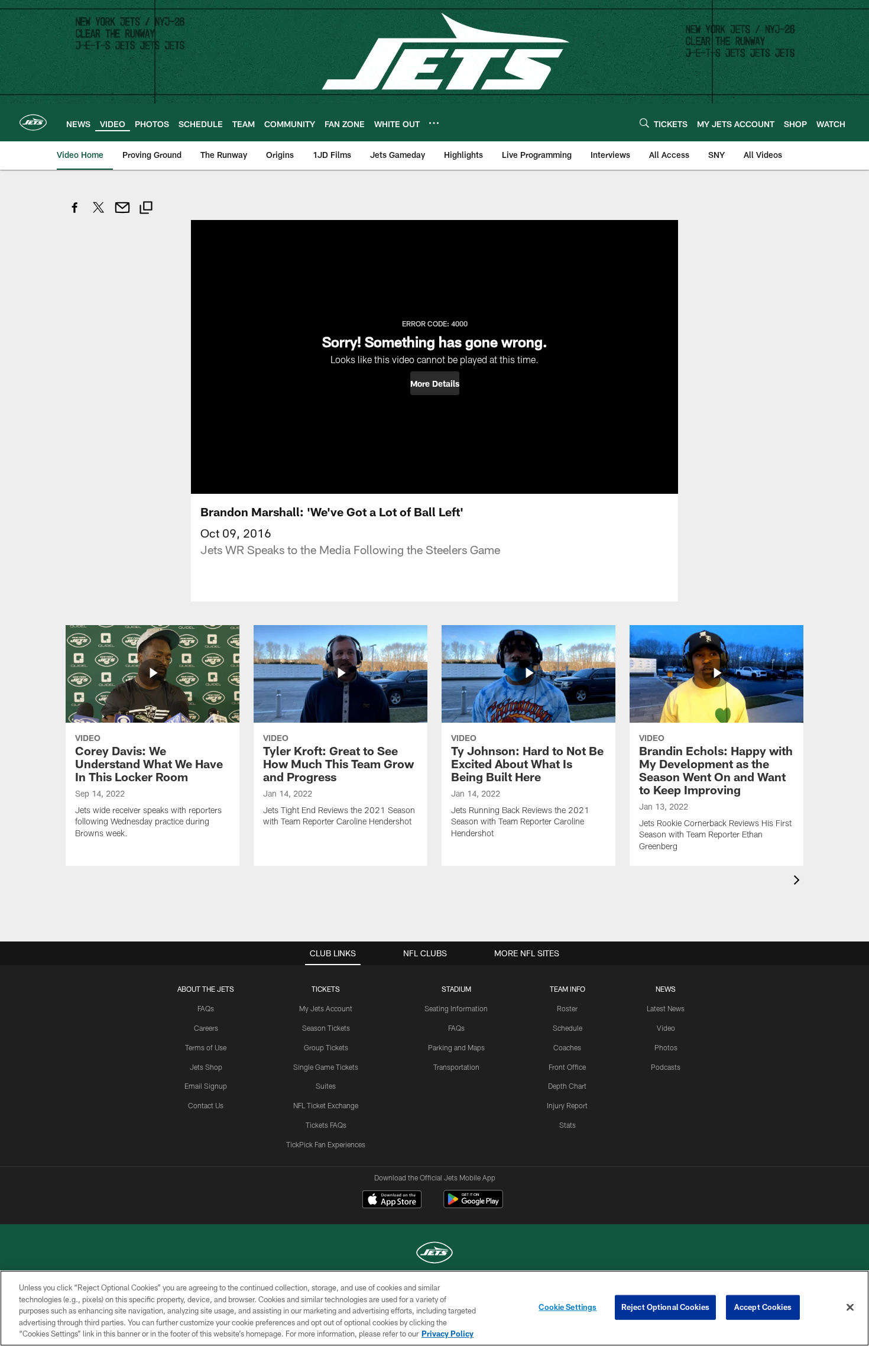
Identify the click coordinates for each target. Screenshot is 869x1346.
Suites (326, 1086)
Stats (567, 1125)
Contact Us (205, 1105)
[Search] (644, 123)
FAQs (205, 1008)
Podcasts (665, 1067)
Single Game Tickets (325, 1067)
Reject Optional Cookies (665, 1307)
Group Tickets (326, 1047)
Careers (206, 1028)
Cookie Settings (567, 1307)
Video (666, 1028)
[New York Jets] (434, 1254)
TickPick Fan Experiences (325, 1144)
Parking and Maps (456, 1047)
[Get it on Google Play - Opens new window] (473, 1204)
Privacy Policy (447, 1333)
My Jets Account (325, 1008)
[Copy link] (146, 209)
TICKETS (326, 989)
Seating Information (456, 1008)
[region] (434, 1308)
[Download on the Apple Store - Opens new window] (392, 1200)
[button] (434, 383)
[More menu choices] (434, 123)
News (666, 989)
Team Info (567, 989)
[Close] (850, 1308)
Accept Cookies (763, 1307)
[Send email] (122, 214)
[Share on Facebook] (75, 214)
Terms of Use (205, 1047)
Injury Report (567, 1105)
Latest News (666, 1008)
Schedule (567, 1028)
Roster (567, 1008)
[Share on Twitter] (98, 214)
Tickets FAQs (326, 1125)
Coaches (567, 1047)
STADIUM (456, 989)
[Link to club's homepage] (33, 122)
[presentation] (798, 881)
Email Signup (205, 1086)
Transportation (456, 1067)
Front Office (567, 1067)
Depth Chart (567, 1086)
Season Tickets (326, 1028)
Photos (665, 1047)
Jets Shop (206, 1067)
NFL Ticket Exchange (325, 1105)
